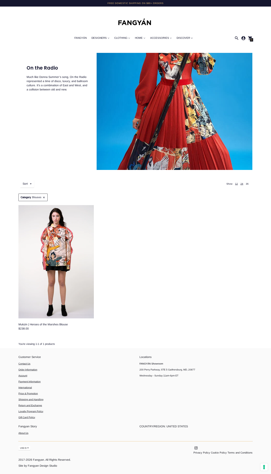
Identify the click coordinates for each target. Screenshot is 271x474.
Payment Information (29, 381)
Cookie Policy (219, 452)
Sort (25, 183)
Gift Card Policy (26, 417)
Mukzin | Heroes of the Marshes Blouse (43, 324)
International (25, 387)
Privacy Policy (201, 452)
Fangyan (38, 459)
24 (241, 183)
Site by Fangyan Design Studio (37, 465)
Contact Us (24, 363)
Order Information (27, 369)
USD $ (23, 448)
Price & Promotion (28, 393)
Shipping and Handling (30, 399)
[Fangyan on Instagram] (196, 447)
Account (22, 375)
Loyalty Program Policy (30, 411)
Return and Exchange (30, 405)
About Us (23, 433)
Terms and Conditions (240, 452)
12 (236, 183)
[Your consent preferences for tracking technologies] (264, 467)
